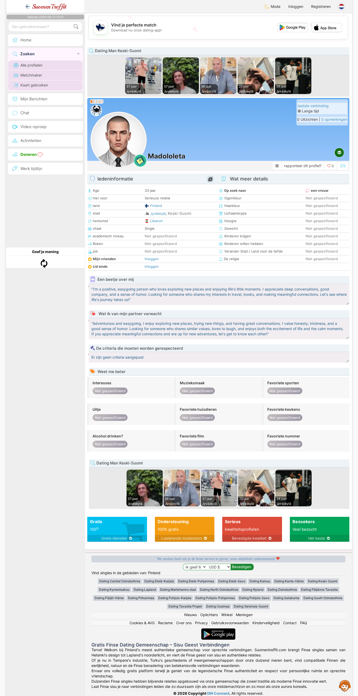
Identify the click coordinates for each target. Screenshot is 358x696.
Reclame (165, 623)
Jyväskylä (158, 213)
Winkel (226, 614)
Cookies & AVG (142, 623)
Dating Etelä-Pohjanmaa (196, 581)
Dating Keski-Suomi (322, 581)
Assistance (345, 685)
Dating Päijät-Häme (109, 598)
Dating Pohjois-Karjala (174, 598)
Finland (156, 206)
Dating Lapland (145, 589)
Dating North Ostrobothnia (219, 589)
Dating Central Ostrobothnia (119, 581)
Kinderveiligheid (266, 623)
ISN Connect (218, 693)
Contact (290, 623)
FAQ (303, 623)
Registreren (321, 6)
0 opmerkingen (334, 119)
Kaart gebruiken (34, 85)
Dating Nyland (252, 589)
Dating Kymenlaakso (114, 589)
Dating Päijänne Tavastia (319, 589)
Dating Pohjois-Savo (254, 598)
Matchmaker (31, 75)
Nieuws (190, 614)
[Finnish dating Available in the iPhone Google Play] (218, 631)
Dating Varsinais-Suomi (251, 606)
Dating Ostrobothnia (282, 589)
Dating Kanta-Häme (289, 581)
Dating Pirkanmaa (141, 598)
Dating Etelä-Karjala (159, 581)
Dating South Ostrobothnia (322, 598)
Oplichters (209, 614)
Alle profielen (31, 65)
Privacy (201, 623)
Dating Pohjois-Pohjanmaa (215, 598)
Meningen (244, 614)
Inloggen (295, 6)
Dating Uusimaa (218, 606)
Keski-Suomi (179, 213)
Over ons (184, 623)
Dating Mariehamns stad (178, 589)
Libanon (156, 221)
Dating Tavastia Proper (185, 606)
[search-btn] (76, 26)
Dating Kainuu (259, 581)
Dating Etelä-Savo (231, 581)
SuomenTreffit (48, 6)
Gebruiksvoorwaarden (230, 623)
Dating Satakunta (286, 598)
